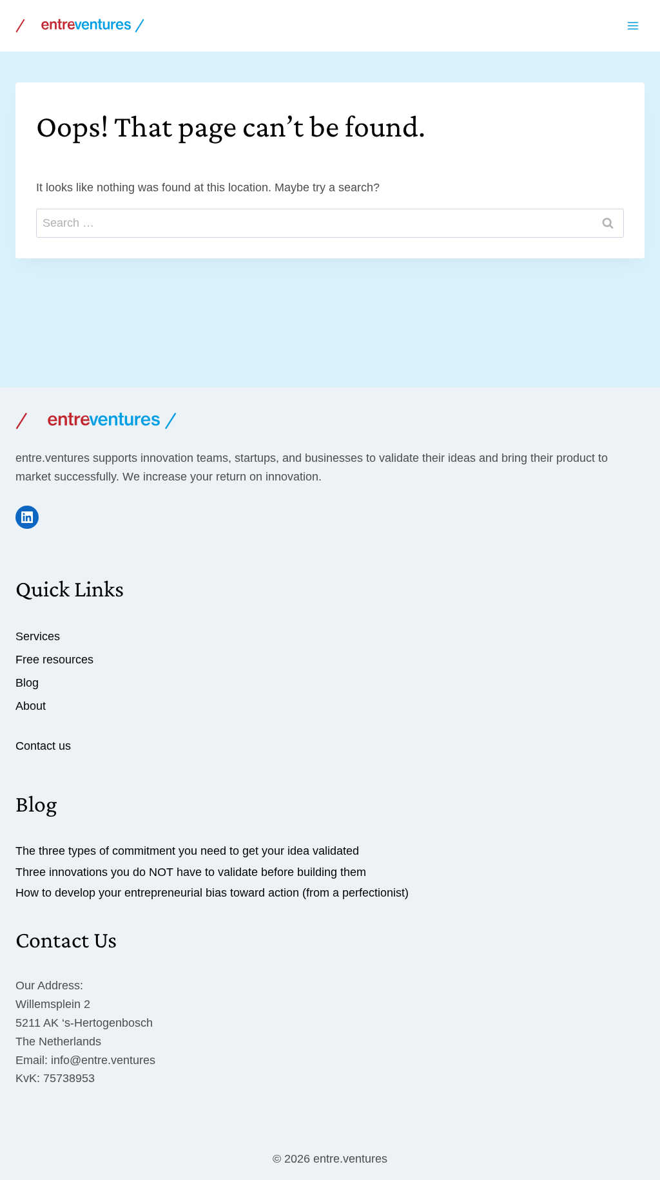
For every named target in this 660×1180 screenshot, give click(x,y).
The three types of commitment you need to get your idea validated (187, 850)
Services (37, 636)
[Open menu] (633, 25)
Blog (27, 682)
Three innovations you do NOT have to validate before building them (190, 872)
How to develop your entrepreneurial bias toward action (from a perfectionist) (212, 892)
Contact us (43, 745)
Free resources (54, 659)
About (30, 705)
